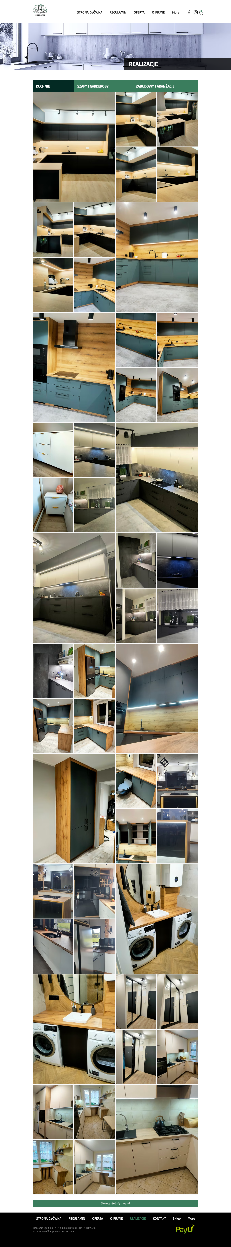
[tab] (53, 86)
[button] (201, 12)
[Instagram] (195, 12)
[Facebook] (189, 12)
